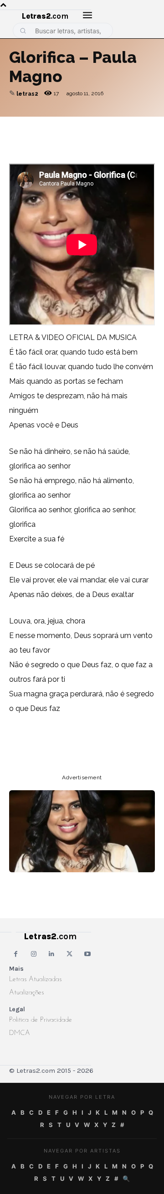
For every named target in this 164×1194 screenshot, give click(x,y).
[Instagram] (33, 954)
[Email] (39, 126)
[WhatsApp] (81, 126)
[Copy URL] (18, 126)
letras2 (27, 94)
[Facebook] (60, 126)
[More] (144, 126)
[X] (102, 126)
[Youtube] (87, 954)
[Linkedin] (123, 126)
